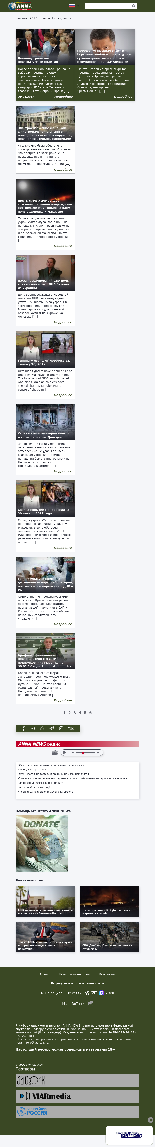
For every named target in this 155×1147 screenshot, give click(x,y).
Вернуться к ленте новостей (77, 983)
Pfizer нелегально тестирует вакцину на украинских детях (54, 774)
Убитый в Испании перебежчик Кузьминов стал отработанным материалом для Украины (73, 778)
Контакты (107, 974)
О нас (45, 974)
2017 (33, 18)
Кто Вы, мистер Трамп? (32, 769)
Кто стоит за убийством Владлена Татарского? (46, 792)
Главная (21, 18)
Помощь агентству (74, 974)
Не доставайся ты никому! (34, 787)
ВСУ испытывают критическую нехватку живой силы (51, 765)
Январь (44, 18)
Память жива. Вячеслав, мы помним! (40, 783)
